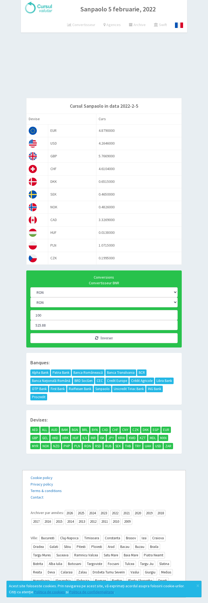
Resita (37, 572)
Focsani (113, 563)
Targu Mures (42, 555)
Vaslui (135, 572)
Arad (111, 546)
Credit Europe (117, 380)
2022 (115, 513)
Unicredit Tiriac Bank (129, 389)
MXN (163, 438)
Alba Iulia (55, 563)
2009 (127, 521)
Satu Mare (111, 555)
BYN (95, 429)
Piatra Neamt (153, 555)
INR (93, 438)
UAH (148, 446)
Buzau (139, 546)
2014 (70, 521)
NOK (46, 446)
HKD (55, 438)
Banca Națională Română (51, 380)
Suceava (62, 555)
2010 (116, 521)
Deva (51, 572)
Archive (139, 24)
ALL (44, 429)
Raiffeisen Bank (80, 389)
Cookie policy (42, 477)
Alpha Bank (40, 372)
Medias (166, 572)
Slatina (164, 563)
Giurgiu (150, 572)
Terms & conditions (46, 490)
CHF (115, 429)
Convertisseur (83, 24)
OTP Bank (39, 389)
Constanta (112, 538)
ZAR (168, 446)
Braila (154, 546)
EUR (166, 429)
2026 (69, 513)
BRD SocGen (83, 380)
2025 (81, 513)
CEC (100, 380)
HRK (65, 438)
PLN (77, 446)
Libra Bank (164, 380)
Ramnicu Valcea (86, 555)
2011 (104, 521)
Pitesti (81, 546)
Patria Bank (61, 372)
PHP (67, 446)
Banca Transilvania (121, 372)
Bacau (124, 546)
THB (128, 446)
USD (158, 446)
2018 (160, 513)
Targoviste (94, 563)
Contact (37, 497)
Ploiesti (96, 546)
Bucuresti (47, 538)
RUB (108, 446)
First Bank (58, 389)
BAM (64, 429)
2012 (93, 521)
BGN (75, 429)
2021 (126, 513)
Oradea (38, 546)
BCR (142, 372)
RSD (98, 446)
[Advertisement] (115, 58)
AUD (54, 429)
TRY (138, 446)
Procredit (39, 397)
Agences (113, 24)
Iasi (144, 538)
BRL (85, 429)
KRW (121, 438)
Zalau (82, 572)
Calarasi (67, 572)
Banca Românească (88, 372)
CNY (125, 429)
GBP (35, 438)
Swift (162, 24)
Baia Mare (131, 555)
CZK (135, 429)
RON (87, 446)
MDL (153, 438)
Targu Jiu (147, 563)
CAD (105, 429)
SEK (118, 446)
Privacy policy (42, 484)
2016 (47, 521)
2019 (149, 513)
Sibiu (67, 546)
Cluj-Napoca (69, 538)
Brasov (131, 538)
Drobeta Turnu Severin (109, 572)
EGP (156, 429)
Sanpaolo (102, 389)
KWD (132, 438)
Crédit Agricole (141, 380)
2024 (92, 513)
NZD (56, 446)
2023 (103, 513)
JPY (111, 438)
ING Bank (154, 389)
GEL (45, 438)
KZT (143, 438)
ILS (85, 438)
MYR (35, 446)
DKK (146, 429)
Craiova (158, 538)
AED (35, 429)
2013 (82, 521)
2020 (138, 513)
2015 (59, 521)
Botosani (74, 563)
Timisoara (91, 538)
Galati (54, 546)
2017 (36, 521)
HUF (76, 438)
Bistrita (38, 563)
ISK (102, 438)
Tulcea (129, 563)
